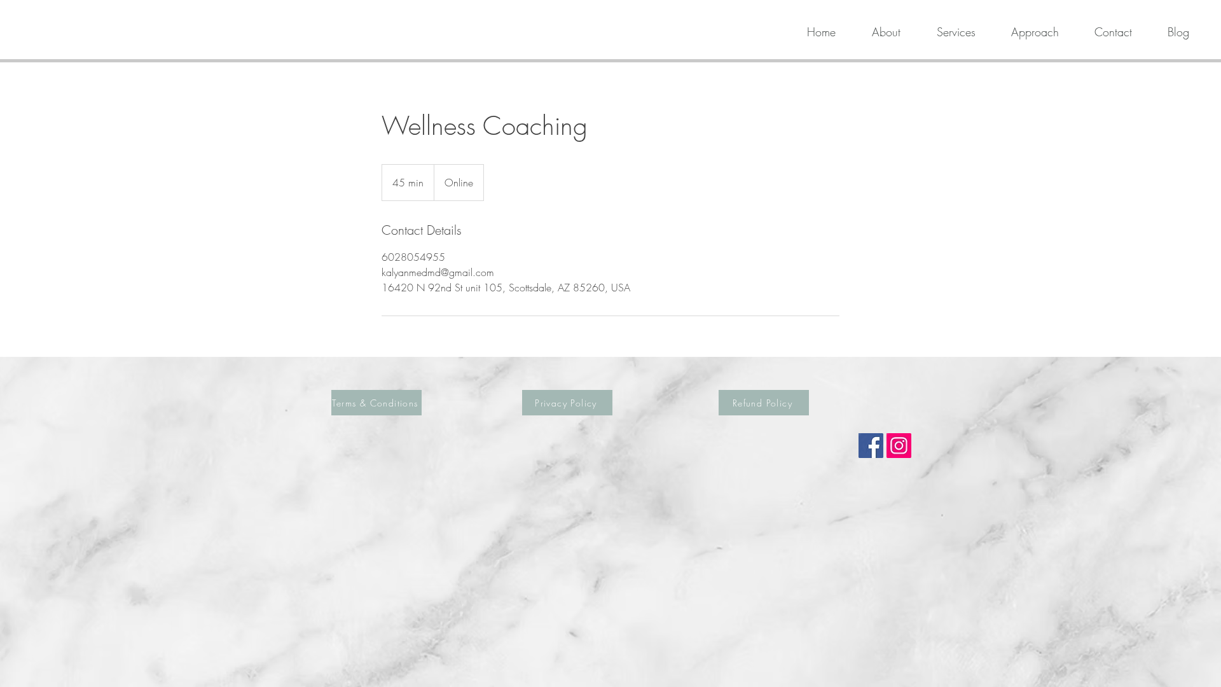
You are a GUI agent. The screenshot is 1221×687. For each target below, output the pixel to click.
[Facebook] (871, 445)
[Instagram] (898, 445)
